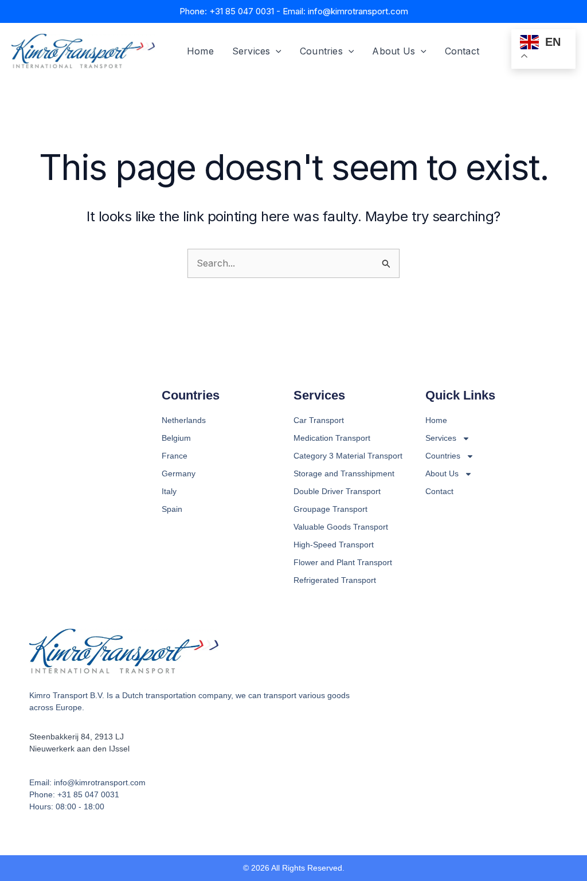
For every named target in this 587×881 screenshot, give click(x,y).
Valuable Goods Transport (341, 526)
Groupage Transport (330, 509)
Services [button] (251, 51)
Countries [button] (321, 51)
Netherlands (184, 420)
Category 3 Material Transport (348, 455)
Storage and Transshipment (344, 473)
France (174, 455)
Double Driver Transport (337, 491)
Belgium (176, 438)
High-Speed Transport (334, 544)
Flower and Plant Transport (343, 562)
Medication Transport (332, 438)
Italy (169, 491)
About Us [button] (393, 51)
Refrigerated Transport (335, 580)
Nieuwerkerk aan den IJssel (79, 748)
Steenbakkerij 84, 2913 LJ (76, 736)
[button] (275, 51)
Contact (462, 51)
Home (200, 51)
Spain (172, 509)
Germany (178, 473)
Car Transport (319, 420)
